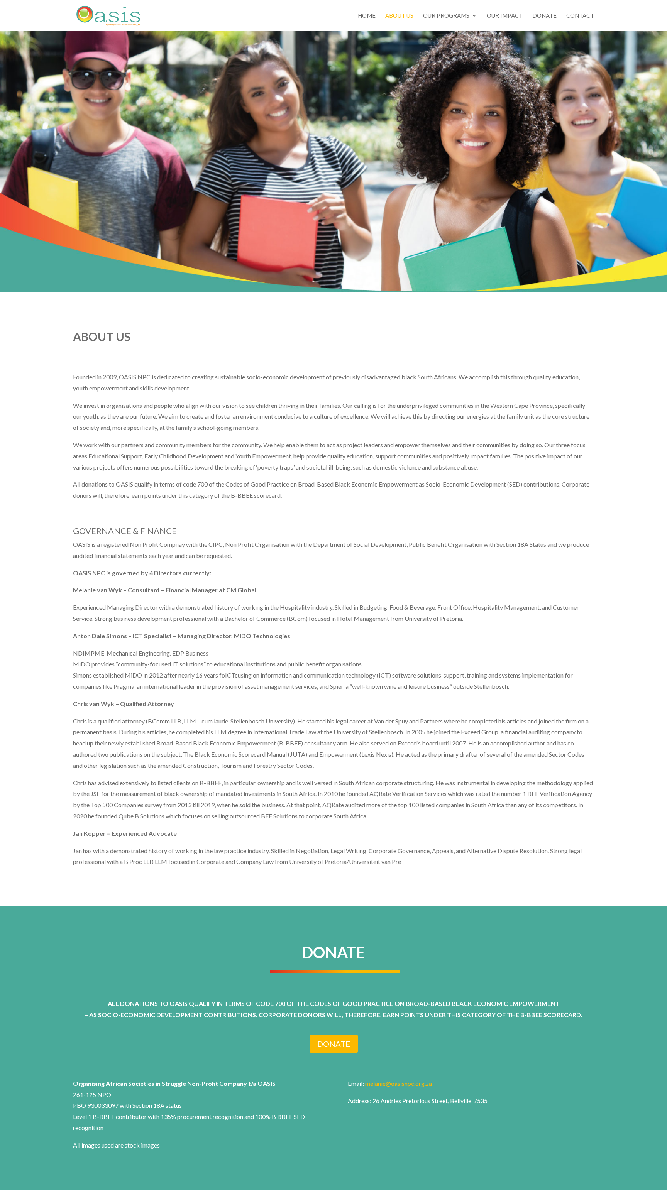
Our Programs (446, 16)
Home (367, 16)
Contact (580, 16)
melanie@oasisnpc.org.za (398, 1083)
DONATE (333, 1043)
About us (399, 16)
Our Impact (505, 16)
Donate (544, 16)
